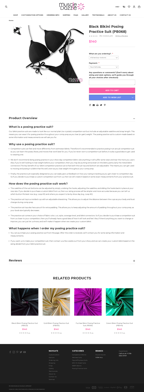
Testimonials (98, 15)
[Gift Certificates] (124, 6)
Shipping (66, 15)
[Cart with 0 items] (139, 6)
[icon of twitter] (21, 352)
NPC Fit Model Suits (79, 363)
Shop (15, 15)
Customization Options (32, 15)
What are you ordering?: (100, 54)
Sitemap (52, 379)
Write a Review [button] (121, 36)
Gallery (85, 15)
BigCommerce (40, 389)
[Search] (6, 6)
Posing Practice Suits (79, 368)
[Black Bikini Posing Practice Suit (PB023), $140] (24, 301)
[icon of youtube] (24, 352)
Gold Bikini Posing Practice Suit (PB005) (56, 324)
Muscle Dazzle (101, 355)
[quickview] (34, 294)
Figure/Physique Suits (79, 360)
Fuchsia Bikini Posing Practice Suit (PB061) (88, 324)
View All (99, 357)
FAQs (76, 15)
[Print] (97, 105)
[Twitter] (101, 105)
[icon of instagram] (13, 352)
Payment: (93, 63)
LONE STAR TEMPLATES (21, 389)
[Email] (94, 105)
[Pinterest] (105, 105)
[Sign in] (134, 6)
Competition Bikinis (79, 355)
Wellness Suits (77, 357)
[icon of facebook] (10, 352)
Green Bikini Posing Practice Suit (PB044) (119, 324)
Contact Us (125, 15)
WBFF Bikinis (76, 365)
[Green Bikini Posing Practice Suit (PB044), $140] (119, 301)
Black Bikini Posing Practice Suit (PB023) (25, 324)
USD (117, 7)
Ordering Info (53, 15)
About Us (112, 15)
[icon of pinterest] (17, 352)
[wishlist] (129, 6)
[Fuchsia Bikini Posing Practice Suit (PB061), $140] (88, 301)
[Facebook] (90, 105)
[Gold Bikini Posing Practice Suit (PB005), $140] (56, 301)
